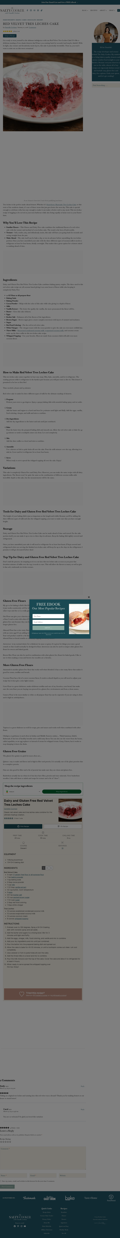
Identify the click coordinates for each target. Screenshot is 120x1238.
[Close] (89, 597)
